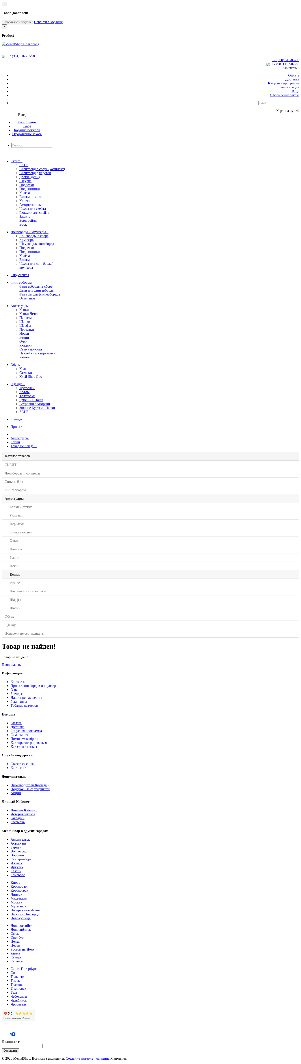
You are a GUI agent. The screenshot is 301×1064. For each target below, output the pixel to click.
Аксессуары (20, 438)
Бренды (16, 693)
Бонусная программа (283, 83)
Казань (16, 871)
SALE (23, 165)
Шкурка (25, 181)
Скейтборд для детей (35, 173)
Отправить (11, 1050)
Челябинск (19, 1000)
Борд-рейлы (28, 220)
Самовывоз (19, 735)
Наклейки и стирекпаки (37, 353)
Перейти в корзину (48, 22)
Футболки (27, 388)
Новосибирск (21, 929)
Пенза (15, 941)
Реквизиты (19, 701)
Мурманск (18, 906)
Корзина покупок (27, 130)
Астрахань (18, 843)
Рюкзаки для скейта (34, 212)
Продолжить (11, 664)
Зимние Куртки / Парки (37, 408)
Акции (16, 793)
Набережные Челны (26, 910)
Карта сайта (19, 768)
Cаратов (17, 961)
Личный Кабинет (24, 810)
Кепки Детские (30, 314)
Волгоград (18, 851)
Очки (23, 341)
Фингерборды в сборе (35, 286)
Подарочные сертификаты (30, 789)
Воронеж (17, 855)
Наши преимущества (26, 697)
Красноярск (19, 890)
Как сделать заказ (24, 746)
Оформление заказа (284, 95)
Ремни (24, 337)
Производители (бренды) (29, 785)
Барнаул (16, 847)
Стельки (25, 372)
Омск (15, 933)
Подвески (26, 185)
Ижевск (16, 863)
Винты (24, 259)
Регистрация (289, 87)
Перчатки (26, 329)
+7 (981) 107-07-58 (20, 56)
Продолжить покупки (17, 22)
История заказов (23, 814)
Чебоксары (19, 996)
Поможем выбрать (24, 739)
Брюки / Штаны (31, 400)
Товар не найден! (24, 446)
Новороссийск (21, 925)
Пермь (15, 945)
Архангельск (20, 839)
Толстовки (27, 396)
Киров (15, 882)
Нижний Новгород (25, 914)
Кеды (23, 368)
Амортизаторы (30, 204)
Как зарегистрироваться (29, 743)
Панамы (25, 317)
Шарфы (25, 325)
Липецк (16, 894)
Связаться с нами (23, 764)
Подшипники (29, 189)
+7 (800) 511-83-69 (285, 60)
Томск (15, 980)
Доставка (292, 79)
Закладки (17, 818)
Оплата (293, 75)
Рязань (15, 953)
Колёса (24, 193)
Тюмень (16, 984)
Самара (16, 957)
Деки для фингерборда (36, 290)
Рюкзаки (25, 345)
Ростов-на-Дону (23, 949)
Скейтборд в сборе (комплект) (42, 169)
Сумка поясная (30, 349)
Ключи (24, 201)
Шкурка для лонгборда (36, 244)
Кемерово (18, 875)
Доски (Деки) (29, 177)
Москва (16, 902)
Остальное (27, 298)
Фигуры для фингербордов (39, 294)
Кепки (24, 310)
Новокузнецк (21, 918)
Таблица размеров (24, 705)
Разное (24, 357)
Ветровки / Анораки (34, 404)
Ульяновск (18, 988)
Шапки (24, 321)
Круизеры (26, 240)
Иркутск (17, 867)
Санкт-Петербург (24, 969)
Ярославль (18, 1004)
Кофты (24, 392)
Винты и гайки (30, 197)
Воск (23, 224)
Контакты (18, 682)
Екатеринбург (21, 859)
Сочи (15, 973)
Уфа (14, 992)
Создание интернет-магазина (88, 1058)
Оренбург (18, 937)
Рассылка (18, 822)
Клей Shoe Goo (30, 376)
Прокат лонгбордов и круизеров (35, 686)
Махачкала (19, 898)
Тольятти (17, 976)
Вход (295, 91)
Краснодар (19, 886)
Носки (24, 333)
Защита (24, 216)
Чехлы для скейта (32, 208)
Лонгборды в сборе (33, 236)
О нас (15, 690)
